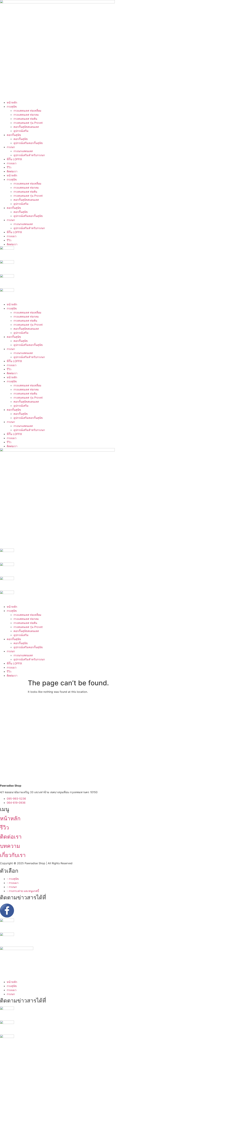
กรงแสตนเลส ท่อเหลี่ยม (27, 110)
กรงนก (11, 147)
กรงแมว (11, 163)
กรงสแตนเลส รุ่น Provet (28, 122)
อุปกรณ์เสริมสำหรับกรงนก (29, 155)
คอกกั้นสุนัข (14, 135)
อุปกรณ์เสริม (21, 131)
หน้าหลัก (12, 102)
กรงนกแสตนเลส (23, 151)
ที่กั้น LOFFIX (14, 159)
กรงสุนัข (12, 106)
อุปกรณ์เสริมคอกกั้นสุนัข (28, 143)
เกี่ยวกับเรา (13, 855)
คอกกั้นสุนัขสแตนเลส (26, 126)
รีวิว (9, 167)
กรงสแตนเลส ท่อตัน (25, 118)
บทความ (10, 846)
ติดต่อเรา (12, 171)
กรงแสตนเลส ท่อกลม (26, 114)
